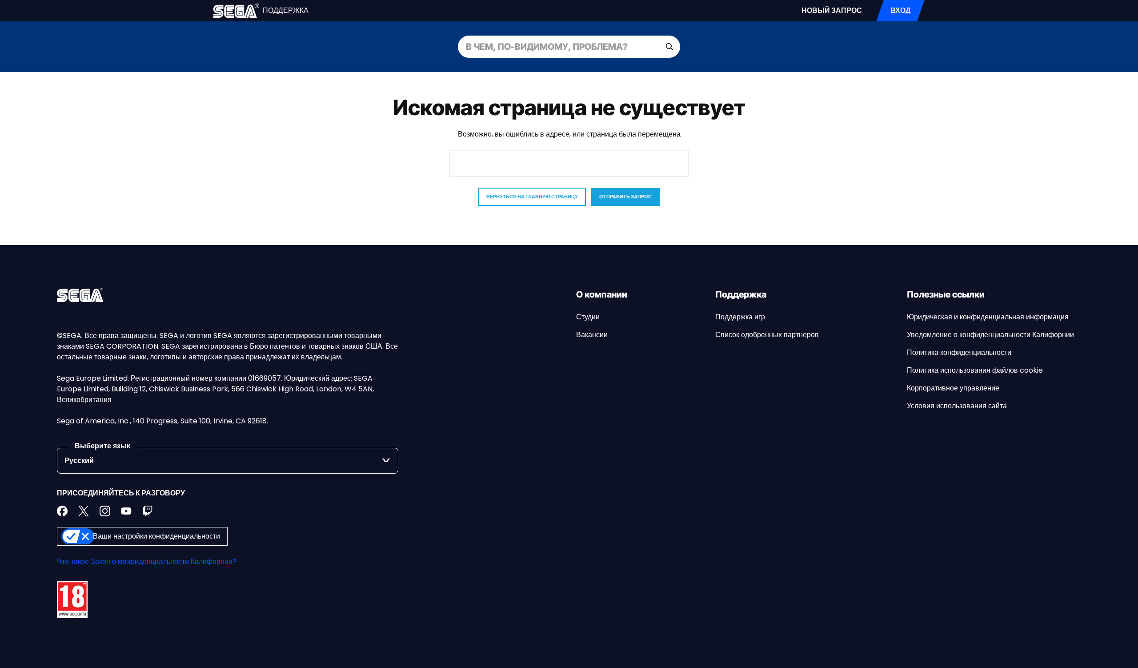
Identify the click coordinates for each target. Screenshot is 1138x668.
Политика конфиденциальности (959, 352)
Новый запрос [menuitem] (831, 10)
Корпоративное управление (953, 388)
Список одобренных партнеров (767, 335)
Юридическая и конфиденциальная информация (988, 317)
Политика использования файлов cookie (975, 370)
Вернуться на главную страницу (532, 196)
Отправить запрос (625, 196)
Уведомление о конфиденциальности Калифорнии (990, 335)
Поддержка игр (740, 317)
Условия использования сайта (957, 406)
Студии (588, 317)
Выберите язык (102, 446)
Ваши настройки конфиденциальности (156, 536)
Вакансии (592, 335)
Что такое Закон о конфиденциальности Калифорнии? (146, 561)
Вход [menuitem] (900, 10)
